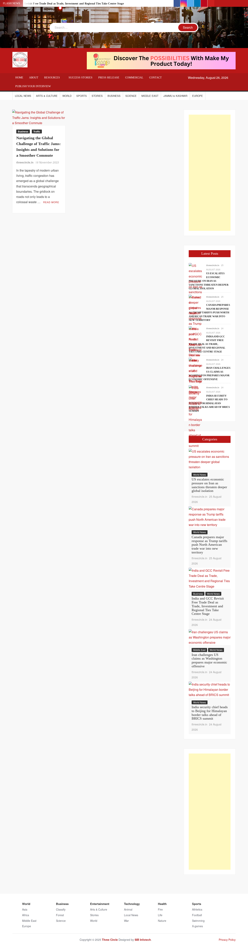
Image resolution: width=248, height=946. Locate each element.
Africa (25, 915)
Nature (162, 921)
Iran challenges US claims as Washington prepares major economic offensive (209, 660)
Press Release (108, 77)
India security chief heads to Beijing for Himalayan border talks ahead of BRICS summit (209, 403)
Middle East (149, 96)
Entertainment (99, 904)
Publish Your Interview (33, 86)
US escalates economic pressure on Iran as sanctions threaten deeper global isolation (208, 281)
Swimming (198, 921)
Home (19, 77)
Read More (51, 202)
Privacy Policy (227, 940)
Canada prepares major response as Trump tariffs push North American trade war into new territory (209, 312)
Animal (128, 909)
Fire (160, 909)
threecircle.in (25, 162)
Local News (23, 96)
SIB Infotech (143, 940)
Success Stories (80, 77)
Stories (97, 96)
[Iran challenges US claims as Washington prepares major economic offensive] (195, 383)
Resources (52, 77)
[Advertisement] (210, 173)
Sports (81, 96)
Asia (24, 909)
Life (160, 915)
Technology (132, 904)
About (33, 77)
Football (197, 915)
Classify (60, 909)
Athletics (197, 909)
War (126, 921)
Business (114, 96)
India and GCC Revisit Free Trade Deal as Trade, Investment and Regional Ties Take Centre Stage (64, 3)
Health (162, 904)
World (66, 96)
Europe (197, 96)
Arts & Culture (47, 96)
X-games (197, 926)
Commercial (134, 77)
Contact (155, 77)
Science (131, 96)
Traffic (36, 131)
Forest (60, 915)
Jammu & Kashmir (175, 96)
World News (199, 474)
